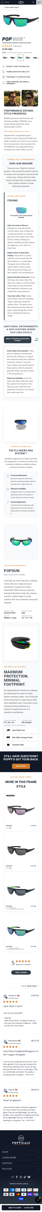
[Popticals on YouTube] (29, 1177)
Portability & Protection (23, 77)
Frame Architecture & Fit (23, 72)
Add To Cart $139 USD (21, 1208)
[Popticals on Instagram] (21, 1177)
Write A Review (21, 972)
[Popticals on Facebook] (17, 1177)
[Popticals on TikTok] (25, 1177)
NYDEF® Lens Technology (23, 66)
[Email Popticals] (13, 1177)
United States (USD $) (19, 1184)
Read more (29, 1074)
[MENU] (1, 2)
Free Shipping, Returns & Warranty (23, 83)
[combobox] (30, 986)
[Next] (38, 21)
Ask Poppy (21, 766)
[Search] (33, 2)
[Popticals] (21, 2)
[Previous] (4, 21)
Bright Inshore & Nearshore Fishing (17, 340)
